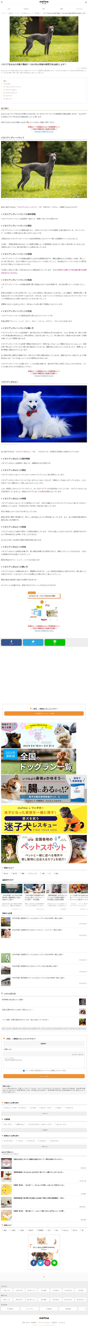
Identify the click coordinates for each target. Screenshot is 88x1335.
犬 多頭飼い (10, 1309)
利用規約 (33, 1322)
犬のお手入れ (68, 1290)
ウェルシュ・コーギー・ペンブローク (15, 1108)
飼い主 (6, 873)
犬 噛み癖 (49, 1309)
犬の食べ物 (19, 1290)
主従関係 (40, 1230)
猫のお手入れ (68, 1299)
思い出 (75, 1230)
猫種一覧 (44, 1146)
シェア (11, 644)
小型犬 (13, 1230)
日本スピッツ (20, 1124)
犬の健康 (43, 1290)
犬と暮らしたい (31, 1290)
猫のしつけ (7, 1299)
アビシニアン (55, 1141)
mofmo (44, 2)
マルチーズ (8, 96)
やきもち (65, 1230)
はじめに (8, 84)
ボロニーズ (8, 99)
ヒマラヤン (42, 1141)
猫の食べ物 (19, 1299)
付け (49, 1230)
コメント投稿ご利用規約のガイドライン (37, 1070)
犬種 (43, 873)
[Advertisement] (44, 675)
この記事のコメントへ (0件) (44, 713)
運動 (23, 873)
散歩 (57, 873)
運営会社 (54, 1322)
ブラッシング (33, 873)
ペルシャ (20, 1141)
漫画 (61, 9)
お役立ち (26, 9)
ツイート (33, 644)
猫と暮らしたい (31, 1299)
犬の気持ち (56, 1290)
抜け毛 (15, 873)
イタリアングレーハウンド (13, 87)
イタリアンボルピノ (11, 90)
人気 (9, 9)
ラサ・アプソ (8, 1124)
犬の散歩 (80, 1290)
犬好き (22, 1230)
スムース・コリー (61, 1124)
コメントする (44, 1076)
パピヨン (58, 1108)
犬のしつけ (7, 1290)
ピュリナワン (29, 1309)
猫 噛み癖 (68, 1309)
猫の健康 (43, 1299)
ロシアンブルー (8, 1141)
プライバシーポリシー (44, 1322)
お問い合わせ (26, 1322)
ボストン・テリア (46, 1108)
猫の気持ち (56, 1299)
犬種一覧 (44, 1113)
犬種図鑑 (44, 1130)
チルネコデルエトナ (11, 93)
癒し (44, 9)
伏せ (57, 1230)
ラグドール (31, 1141)
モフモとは (61, 1322)
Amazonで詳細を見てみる (44, 131)
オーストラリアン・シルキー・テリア (40, 1124)
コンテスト (79, 9)
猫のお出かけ (81, 1299)
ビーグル (33, 1108)
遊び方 (31, 1230)
